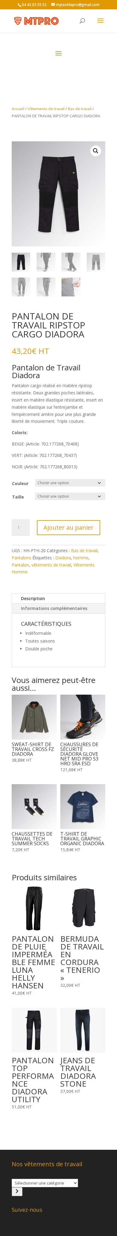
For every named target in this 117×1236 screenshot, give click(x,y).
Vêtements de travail (46, 108)
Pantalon (20, 565)
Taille (18, 497)
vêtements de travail (51, 565)
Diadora (63, 558)
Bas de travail (80, 108)
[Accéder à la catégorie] (17, 1191)
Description (33, 598)
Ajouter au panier (69, 527)
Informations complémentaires (54, 608)
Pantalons (21, 558)
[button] (95, 151)
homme (80, 558)
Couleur (20, 483)
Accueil (18, 108)
